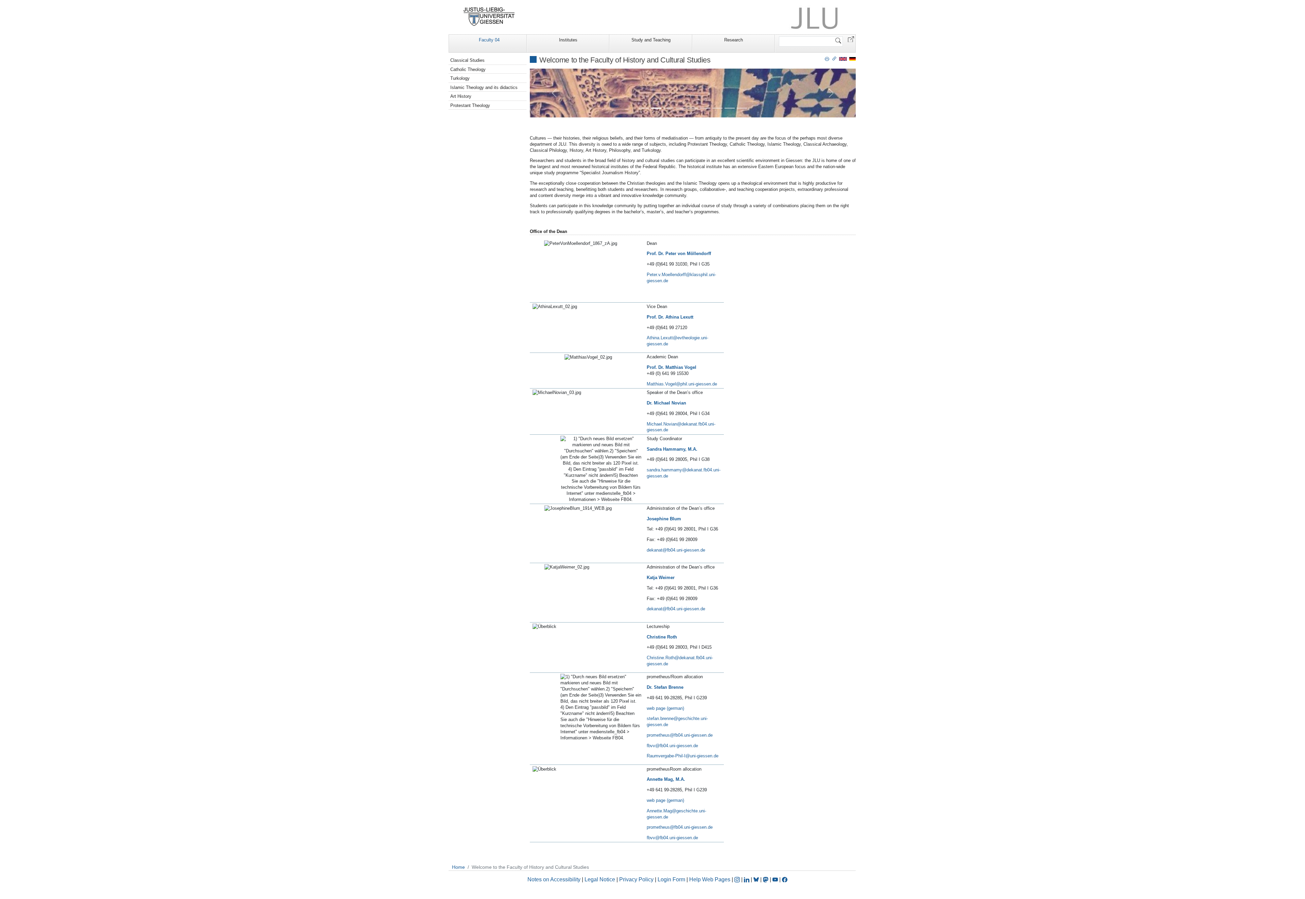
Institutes (568, 39)
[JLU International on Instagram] (737, 879)
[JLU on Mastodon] (766, 879)
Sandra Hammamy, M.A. (672, 449)
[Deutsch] (852, 58)
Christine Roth (662, 637)
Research (733, 39)
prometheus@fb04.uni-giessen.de (680, 735)
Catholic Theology (468, 69)
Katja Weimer (661, 577)
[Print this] (827, 58)
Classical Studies (467, 60)
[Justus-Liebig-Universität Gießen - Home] (489, 16)
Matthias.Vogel (661, 383)
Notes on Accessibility (554, 879)
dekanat (654, 550)
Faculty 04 (489, 39)
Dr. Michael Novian (666, 403)
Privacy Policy (636, 879)
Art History (460, 96)
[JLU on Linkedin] (747, 879)
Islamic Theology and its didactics (484, 87)
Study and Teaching (651, 39)
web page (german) (665, 708)
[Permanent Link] (834, 58)
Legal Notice (600, 879)
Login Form (671, 879)
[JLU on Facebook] (784, 879)
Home (458, 867)
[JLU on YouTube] (775, 879)
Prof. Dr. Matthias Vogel (671, 367)
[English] (843, 58)
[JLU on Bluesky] (756, 879)
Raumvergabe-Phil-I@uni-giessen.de (682, 755)
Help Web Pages (709, 879)
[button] (851, 38)
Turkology (460, 78)
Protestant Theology (470, 105)
